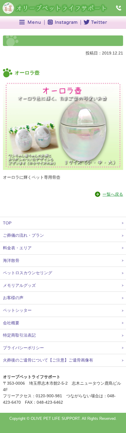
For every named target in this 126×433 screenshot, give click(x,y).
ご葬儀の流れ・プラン (23, 235)
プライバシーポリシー (23, 347)
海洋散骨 (11, 260)
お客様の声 (13, 297)
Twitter (95, 22)
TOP (7, 223)
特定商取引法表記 (19, 335)
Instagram (63, 22)
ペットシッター (17, 310)
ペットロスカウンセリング (27, 272)
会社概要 (11, 323)
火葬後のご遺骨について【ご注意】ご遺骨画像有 (48, 360)
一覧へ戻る (113, 194)
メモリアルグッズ (19, 285)
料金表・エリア (17, 248)
